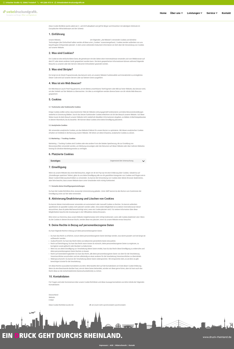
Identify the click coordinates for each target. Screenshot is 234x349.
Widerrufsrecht (121, 345)
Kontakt (132, 345)
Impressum (103, 345)
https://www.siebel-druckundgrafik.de (75, 40)
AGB (111, 345)
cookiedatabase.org (81, 305)
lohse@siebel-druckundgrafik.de (70, 2)
